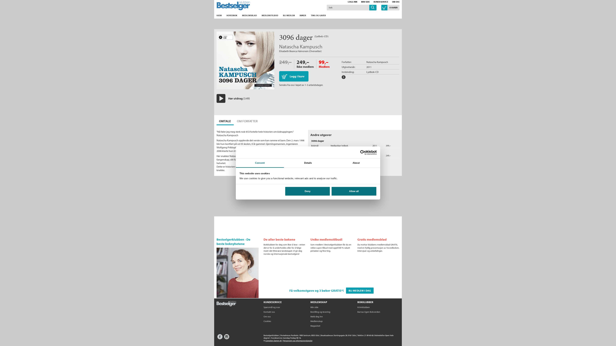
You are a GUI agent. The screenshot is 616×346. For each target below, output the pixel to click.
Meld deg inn (316, 316)
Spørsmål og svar (272, 307)
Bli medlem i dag (360, 290)
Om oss (395, 1)
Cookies (267, 321)
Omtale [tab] (225, 121)
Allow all (354, 191)
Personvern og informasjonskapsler (297, 340)
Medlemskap (316, 321)
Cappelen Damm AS (273, 340)
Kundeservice (381, 1)
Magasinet (315, 325)
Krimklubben (363, 307)
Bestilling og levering (320, 311)
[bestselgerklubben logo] (226, 303)
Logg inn (352, 1)
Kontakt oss (269, 311)
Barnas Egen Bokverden (368, 311)
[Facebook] (219, 338)
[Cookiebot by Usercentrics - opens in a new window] (363, 152)
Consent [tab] (260, 162)
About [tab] (356, 162)
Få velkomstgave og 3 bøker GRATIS (315, 290)
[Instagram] (226, 338)
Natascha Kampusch (300, 46)
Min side (365, 1)
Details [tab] (308, 162)
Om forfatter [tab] (247, 121)
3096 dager (317, 140)
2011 (369, 67)
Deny (307, 191)
